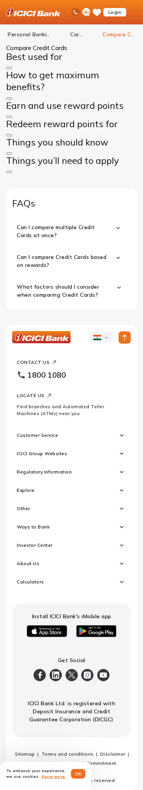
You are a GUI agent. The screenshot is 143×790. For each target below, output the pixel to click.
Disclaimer (112, 754)
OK (78, 774)
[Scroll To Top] (125, 337)
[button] (9, 68)
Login (115, 12)
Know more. (54, 776)
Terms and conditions (68, 754)
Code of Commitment (91, 763)
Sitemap (25, 754)
